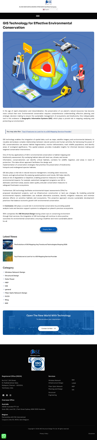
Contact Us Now (46, 328)
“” (46, 132)
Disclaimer (91, 433)
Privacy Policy (44, 433)
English (47, 9)
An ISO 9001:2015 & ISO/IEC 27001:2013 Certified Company (37, 7)
